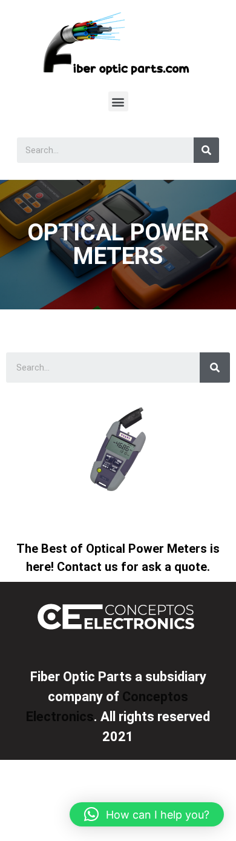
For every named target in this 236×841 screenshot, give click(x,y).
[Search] (206, 150)
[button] (118, 101)
